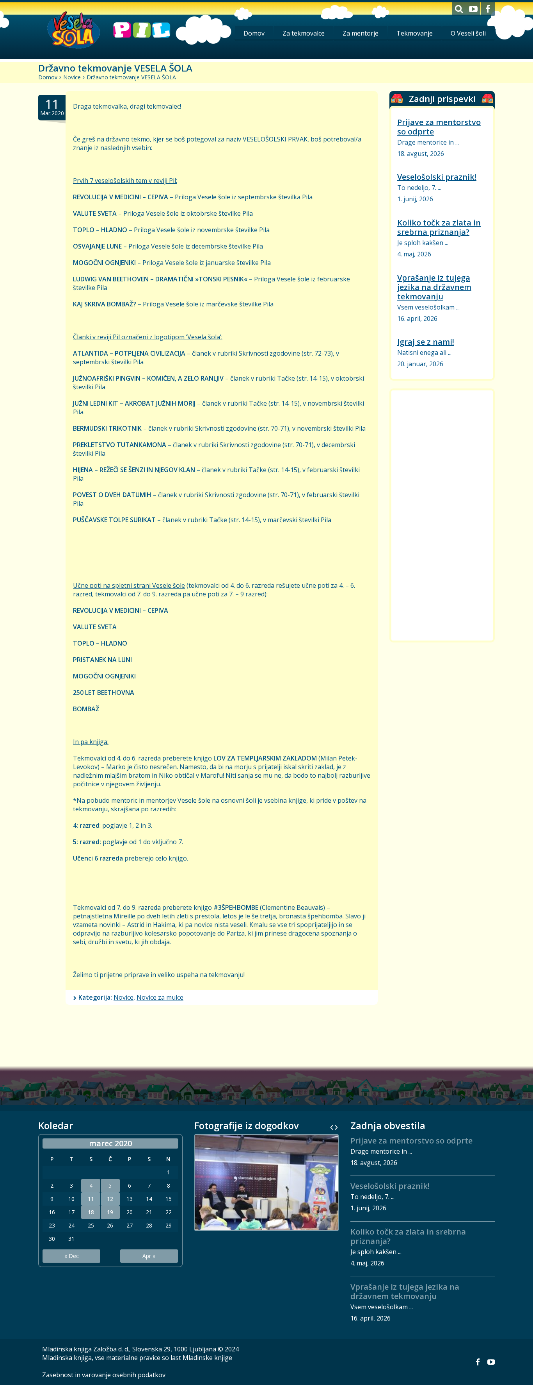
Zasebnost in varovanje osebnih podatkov (103, 1375)
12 (110, 1198)
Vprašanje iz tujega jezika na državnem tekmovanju (434, 287)
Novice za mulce (160, 997)
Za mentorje (360, 33)
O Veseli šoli (468, 33)
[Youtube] (473, 9)
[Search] (459, 9)
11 (91, 1198)
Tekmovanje (414, 33)
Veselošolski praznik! (436, 177)
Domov (254, 33)
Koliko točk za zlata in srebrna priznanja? (439, 227)
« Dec (71, 1256)
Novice (72, 77)
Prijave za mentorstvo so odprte (439, 127)
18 (91, 1212)
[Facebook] (488, 9)
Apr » (148, 1256)
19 (110, 1212)
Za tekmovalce (303, 33)
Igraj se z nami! (425, 341)
